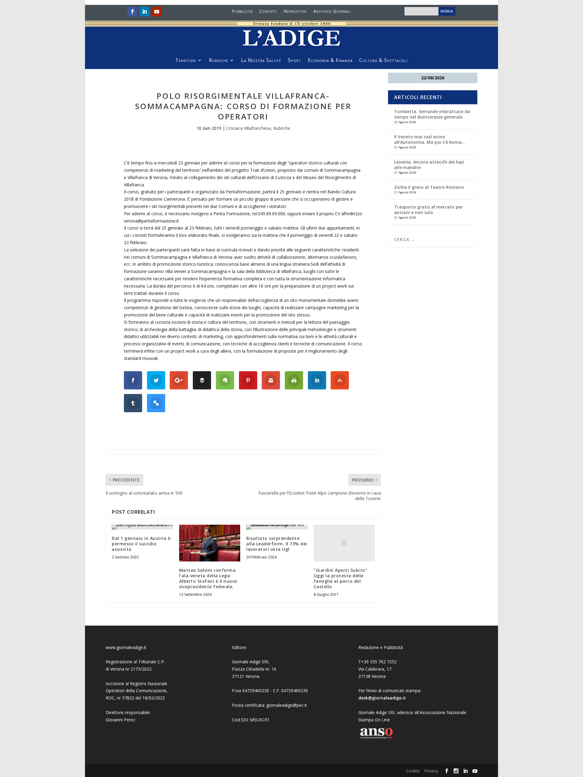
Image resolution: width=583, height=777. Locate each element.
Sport (294, 61)
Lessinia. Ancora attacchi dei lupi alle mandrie (429, 164)
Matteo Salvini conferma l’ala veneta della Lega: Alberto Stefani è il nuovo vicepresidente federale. (208, 578)
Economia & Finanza (330, 61)
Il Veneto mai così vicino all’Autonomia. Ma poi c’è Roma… (429, 139)
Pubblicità (242, 11)
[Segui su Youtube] (157, 11)
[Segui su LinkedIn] (144, 11)
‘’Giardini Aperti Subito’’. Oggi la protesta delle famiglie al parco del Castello (341, 578)
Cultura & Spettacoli (383, 61)
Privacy (431, 771)
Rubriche (218, 61)
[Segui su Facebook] (132, 11)
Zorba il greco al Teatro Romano (429, 187)
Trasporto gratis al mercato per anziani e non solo (428, 209)
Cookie (413, 771)
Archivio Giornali (332, 11)
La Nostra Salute (261, 61)
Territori (185, 61)
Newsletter (295, 11)
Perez (129, 720)
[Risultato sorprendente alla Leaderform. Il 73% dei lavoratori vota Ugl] (277, 527)
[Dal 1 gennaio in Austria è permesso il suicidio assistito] (142, 527)
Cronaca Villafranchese (248, 128)
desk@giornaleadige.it (382, 698)
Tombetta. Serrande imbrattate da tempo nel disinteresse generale (432, 114)
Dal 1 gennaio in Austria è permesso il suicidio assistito (141, 543)
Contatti (268, 11)
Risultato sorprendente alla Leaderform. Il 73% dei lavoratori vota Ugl (276, 543)
